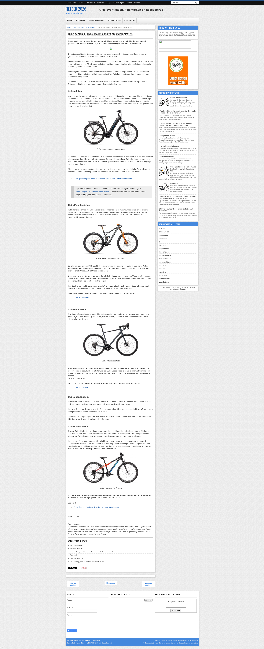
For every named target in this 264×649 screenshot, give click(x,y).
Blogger (183, 289)
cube (74, 27)
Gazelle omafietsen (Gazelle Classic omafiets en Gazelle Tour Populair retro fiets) (178, 197)
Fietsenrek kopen (167, 156)
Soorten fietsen (114, 20)
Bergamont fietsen (167, 136)
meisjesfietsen (165, 255)
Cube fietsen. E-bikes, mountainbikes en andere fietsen (100, 34)
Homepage (110, 583)
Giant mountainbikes (76, 545)
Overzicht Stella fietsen (169, 146)
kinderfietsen (164, 252)
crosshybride (164, 232)
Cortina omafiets (176, 183)
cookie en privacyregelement (166, 643)
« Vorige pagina (73, 584)
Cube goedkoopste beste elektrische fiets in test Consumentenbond (103, 178)
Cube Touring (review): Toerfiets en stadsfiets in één (96, 507)
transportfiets (164, 279)
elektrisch (163, 239)
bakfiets (162, 229)
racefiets (162, 272)
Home (69, 20)
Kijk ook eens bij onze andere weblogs (124, 3)
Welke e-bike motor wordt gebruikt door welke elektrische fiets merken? (178, 112)
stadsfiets (163, 275)
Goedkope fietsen (96, 20)
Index (81, 3)
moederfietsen (164, 259)
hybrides (162, 245)
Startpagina (71, 3)
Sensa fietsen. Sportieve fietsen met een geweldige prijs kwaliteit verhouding (176, 124)
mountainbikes (90, 27)
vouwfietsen (164, 282)
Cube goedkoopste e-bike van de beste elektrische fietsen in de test (91, 552)
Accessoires (129, 20)
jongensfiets (164, 249)
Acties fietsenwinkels (95, 3)
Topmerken (80, 20)
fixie (160, 242)
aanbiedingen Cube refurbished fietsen (92, 192)
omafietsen (163, 265)
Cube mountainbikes (82, 298)
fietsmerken (81, 27)
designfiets (163, 235)
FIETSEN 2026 (75, 9)
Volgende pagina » (148, 584)
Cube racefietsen (81, 388)
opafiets (162, 269)
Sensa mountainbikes (76, 549)
